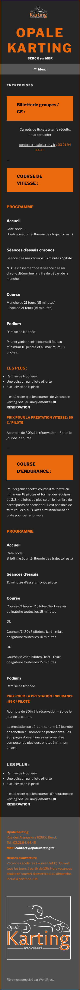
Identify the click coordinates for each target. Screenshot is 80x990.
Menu (42, 69)
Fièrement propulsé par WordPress (30, 979)
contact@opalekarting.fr (37, 145)
